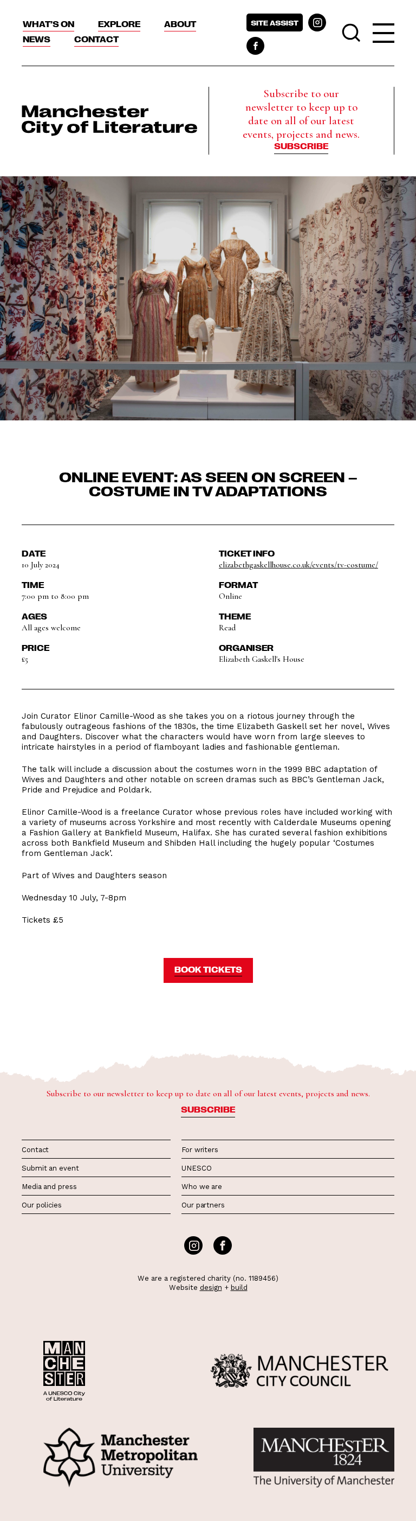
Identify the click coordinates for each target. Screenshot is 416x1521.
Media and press (49, 1187)
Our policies (42, 1205)
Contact (96, 39)
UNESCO (196, 1168)
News (36, 39)
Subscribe (301, 146)
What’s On (48, 24)
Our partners (203, 1205)
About (180, 24)
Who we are (201, 1187)
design (211, 1287)
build (239, 1287)
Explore (119, 24)
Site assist (274, 22)
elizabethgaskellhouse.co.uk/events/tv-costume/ (298, 565)
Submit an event (50, 1168)
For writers (199, 1150)
